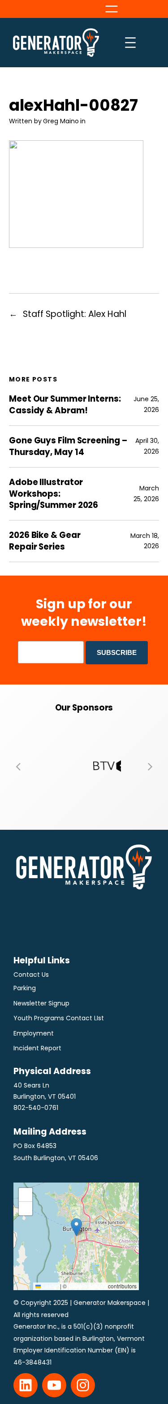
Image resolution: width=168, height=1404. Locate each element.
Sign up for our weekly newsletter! (83, 613)
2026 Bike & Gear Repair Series (44, 540)
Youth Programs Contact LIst (58, 1018)
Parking (24, 988)
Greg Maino (61, 121)
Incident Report (37, 1048)
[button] (18, 766)
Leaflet (50, 1286)
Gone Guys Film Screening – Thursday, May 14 (68, 446)
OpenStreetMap (87, 1286)
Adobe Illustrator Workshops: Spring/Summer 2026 (53, 494)
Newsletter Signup (41, 1003)
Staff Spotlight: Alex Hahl (74, 314)
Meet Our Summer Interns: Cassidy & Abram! (65, 404)
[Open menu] (111, 9)
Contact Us (31, 974)
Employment (33, 1033)
